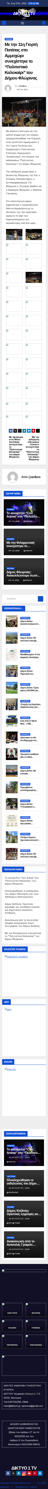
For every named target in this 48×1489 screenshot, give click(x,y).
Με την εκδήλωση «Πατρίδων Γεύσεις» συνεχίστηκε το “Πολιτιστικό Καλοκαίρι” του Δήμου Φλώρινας (32, 448)
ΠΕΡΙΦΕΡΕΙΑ (25, 618)
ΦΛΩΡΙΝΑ (8, 39)
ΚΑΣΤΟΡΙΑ (11, 1176)
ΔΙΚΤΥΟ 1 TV (24, 13)
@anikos (22, 86)
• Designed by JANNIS (24, 1487)
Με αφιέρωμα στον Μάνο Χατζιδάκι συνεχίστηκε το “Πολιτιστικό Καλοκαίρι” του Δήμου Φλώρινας (16, 447)
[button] (40, 23)
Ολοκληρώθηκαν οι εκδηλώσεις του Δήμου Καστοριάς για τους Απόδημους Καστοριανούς (22, 894)
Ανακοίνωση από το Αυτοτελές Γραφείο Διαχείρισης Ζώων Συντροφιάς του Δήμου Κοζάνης (22, 923)
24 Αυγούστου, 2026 (19, 1157)
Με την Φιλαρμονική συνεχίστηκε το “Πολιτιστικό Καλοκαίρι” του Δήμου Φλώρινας (23, 936)
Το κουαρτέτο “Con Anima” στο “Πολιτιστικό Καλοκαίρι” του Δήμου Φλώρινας (22, 880)
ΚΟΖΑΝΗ (10, 1207)
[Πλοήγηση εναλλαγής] (22, 23)
